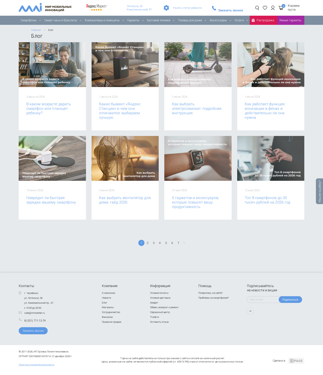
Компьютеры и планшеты (102, 20)
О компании (108, 293)
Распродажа (265, 20)
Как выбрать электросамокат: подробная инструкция (197, 108)
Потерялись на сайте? (210, 293)
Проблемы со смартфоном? (213, 297)
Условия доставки (160, 297)
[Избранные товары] (265, 8)
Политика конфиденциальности (36, 364)
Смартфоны (28, 20)
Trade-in (154, 317)
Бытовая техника (158, 20)
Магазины (108, 307)
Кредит (154, 302)
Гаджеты (133, 20)
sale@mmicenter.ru (34, 313)
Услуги (239, 20)
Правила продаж (111, 321)
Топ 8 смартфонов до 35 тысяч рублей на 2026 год (267, 200)
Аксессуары (218, 20)
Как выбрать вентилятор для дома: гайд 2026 (125, 200)
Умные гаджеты (290, 20)
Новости (106, 297)
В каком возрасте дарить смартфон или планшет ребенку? (48, 108)
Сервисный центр (160, 312)
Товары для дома (190, 20)
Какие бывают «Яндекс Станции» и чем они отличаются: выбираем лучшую (120, 111)
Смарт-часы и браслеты (60, 20)
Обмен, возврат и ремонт (164, 307)
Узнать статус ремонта (187, 7)
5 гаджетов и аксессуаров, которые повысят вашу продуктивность (195, 202)
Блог (104, 302)
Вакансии (107, 317)
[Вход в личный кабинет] (273, 8)
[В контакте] (250, 311)
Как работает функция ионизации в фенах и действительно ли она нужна (265, 111)
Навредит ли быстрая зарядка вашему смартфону (51, 200)
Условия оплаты (159, 293)
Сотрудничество (111, 312)
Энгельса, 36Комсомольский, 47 (139, 8)
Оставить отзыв (159, 321)
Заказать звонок (230, 10)
